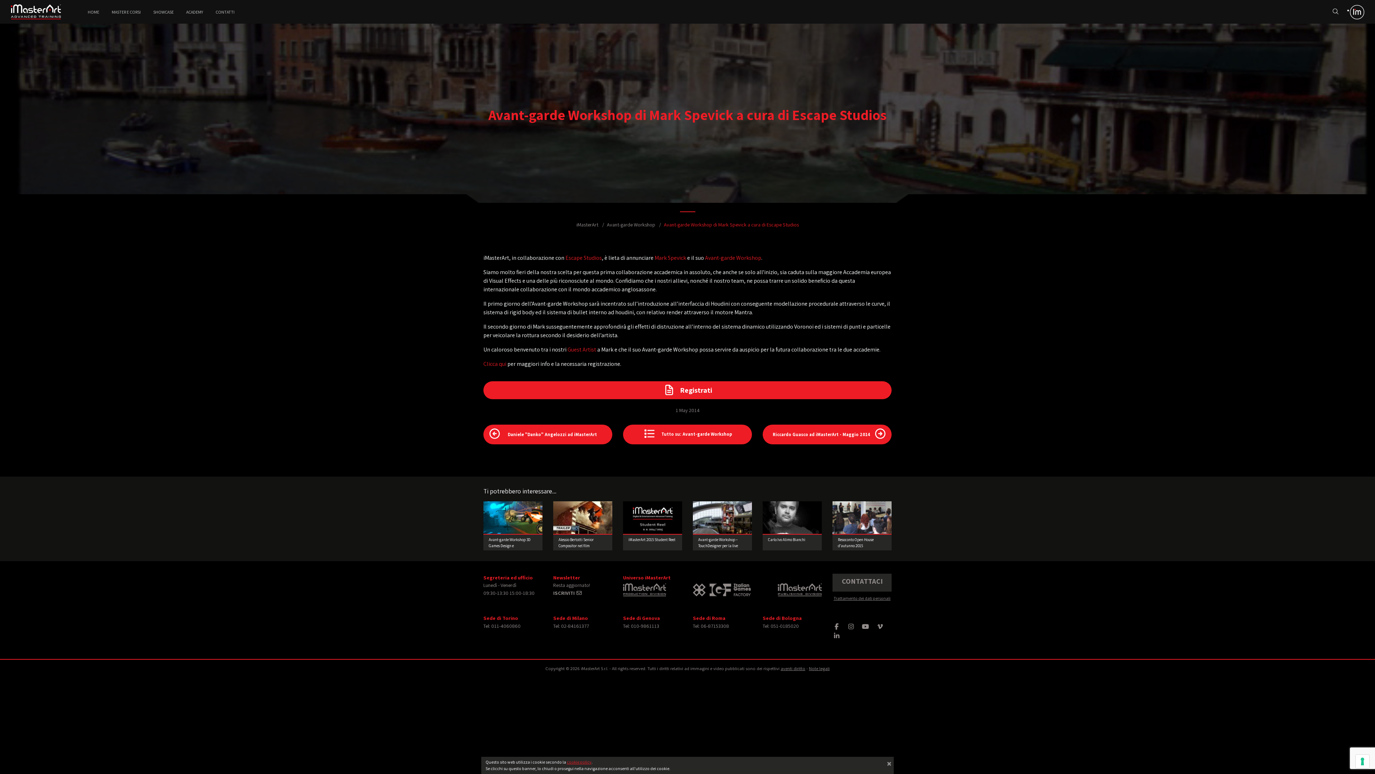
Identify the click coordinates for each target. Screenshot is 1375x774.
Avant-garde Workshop (631, 224)
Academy (194, 12)
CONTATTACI (862, 581)
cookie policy (579, 762)
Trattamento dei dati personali (862, 598)
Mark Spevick (670, 258)
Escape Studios (583, 258)
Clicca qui (494, 364)
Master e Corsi (126, 12)
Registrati (696, 390)
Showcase (163, 12)
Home (93, 12)
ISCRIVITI (564, 592)
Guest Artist (582, 349)
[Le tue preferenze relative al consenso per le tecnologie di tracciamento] (1362, 761)
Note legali (819, 668)
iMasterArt (587, 224)
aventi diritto (793, 668)
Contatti (225, 12)
